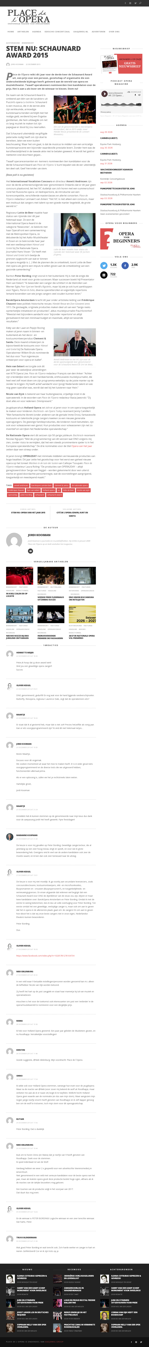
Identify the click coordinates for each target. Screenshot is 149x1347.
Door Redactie (22, 1294)
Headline (52, 591)
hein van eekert (33, 490)
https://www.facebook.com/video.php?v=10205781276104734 (45, 955)
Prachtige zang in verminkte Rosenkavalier (79, 1325)
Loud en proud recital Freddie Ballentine (79, 1301)
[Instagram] (130, 3)
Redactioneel (22, 590)
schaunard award (54, 495)
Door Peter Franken (72, 1319)
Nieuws (82, 629)
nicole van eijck (83, 490)
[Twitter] (135, 3)
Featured (23, 587)
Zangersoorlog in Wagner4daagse (74, 1289)
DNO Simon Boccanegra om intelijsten (81, 598)
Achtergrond (13, 43)
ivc (59, 490)
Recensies (75, 594)
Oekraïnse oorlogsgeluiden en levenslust (79, 1277)
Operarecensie (87, 591)
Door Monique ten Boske (27, 1282)
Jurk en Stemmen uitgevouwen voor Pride (30, 1301)
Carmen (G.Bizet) (108, 138)
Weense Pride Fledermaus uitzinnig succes (51, 598)
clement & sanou (62, 485)
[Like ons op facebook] (125, 265)
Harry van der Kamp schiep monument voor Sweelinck (31, 1289)
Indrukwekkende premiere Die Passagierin (50, 637)
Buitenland (55, 587)
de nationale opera (80, 485)
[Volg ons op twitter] (104, 265)
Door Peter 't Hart (71, 1294)
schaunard (39, 495)
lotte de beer (68, 490)
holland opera (49, 490)
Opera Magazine (105, 116)
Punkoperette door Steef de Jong (117, 188)
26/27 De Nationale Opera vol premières (82, 637)
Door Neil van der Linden (27, 1306)
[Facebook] (125, 3)
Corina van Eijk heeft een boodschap (124, 1313)
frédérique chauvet (16, 490)
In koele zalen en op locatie (16, 594)
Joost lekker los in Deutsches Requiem (32, 1313)
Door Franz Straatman (73, 1331)
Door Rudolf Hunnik (72, 1282)
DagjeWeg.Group (54, 1342)
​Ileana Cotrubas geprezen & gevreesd (32, 1277)
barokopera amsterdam (41, 485)
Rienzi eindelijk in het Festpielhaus (75, 1313)
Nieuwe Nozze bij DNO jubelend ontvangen (17, 637)
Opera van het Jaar (82, 446)
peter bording (26, 495)
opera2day (12, 495)
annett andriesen (21, 485)
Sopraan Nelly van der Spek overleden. (31, 1325)
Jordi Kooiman (17, 64)
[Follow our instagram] (104, 275)
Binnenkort (28, 43)
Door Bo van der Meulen (27, 1331)
